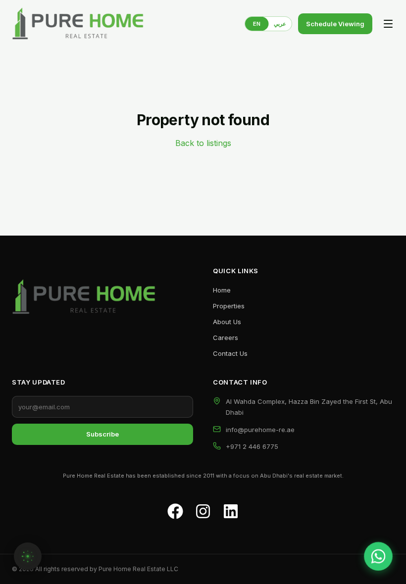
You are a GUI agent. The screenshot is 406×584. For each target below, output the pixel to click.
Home (222, 290)
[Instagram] (203, 511)
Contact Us (230, 353)
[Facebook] (175, 511)
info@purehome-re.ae (260, 430)
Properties (229, 306)
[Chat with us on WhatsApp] (378, 556)
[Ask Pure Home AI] (28, 556)
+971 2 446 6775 (252, 446)
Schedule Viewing (335, 24)
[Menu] (388, 24)
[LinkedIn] (231, 511)
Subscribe (102, 434)
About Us (227, 322)
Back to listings (203, 143)
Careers (225, 337)
